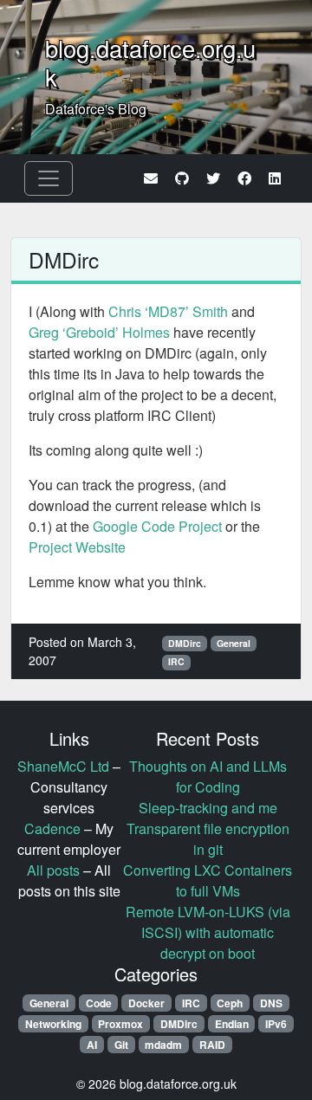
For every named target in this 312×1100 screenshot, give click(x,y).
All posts (53, 870)
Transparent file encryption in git (208, 839)
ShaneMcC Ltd (63, 766)
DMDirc (64, 259)
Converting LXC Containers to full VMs (207, 880)
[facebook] (244, 178)
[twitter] (213, 178)
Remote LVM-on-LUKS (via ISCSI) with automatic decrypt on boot (208, 932)
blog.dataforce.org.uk (150, 62)
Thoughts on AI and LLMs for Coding (208, 776)
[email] (151, 178)
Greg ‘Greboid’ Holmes (99, 332)
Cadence (52, 828)
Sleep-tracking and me (208, 808)
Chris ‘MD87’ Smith (168, 311)
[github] (182, 178)
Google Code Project (157, 526)
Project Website (77, 547)
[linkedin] (275, 178)
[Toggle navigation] (48, 178)
